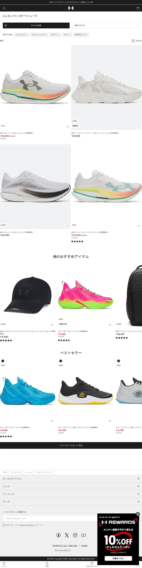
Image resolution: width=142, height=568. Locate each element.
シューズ (29, 472)
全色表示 (139, 41)
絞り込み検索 (36, 25)
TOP (5, 472)
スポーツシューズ (44, 472)
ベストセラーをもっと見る (71, 445)
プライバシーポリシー (27, 525)
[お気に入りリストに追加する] (67, 127)
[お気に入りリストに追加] (52, 325)
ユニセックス (16, 472)
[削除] (27, 35)
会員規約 (84, 546)
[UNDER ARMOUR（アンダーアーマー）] (71, 8)
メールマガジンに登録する (14, 512)
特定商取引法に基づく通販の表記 (65, 546)
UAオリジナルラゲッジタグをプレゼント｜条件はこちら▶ (71, 2)
